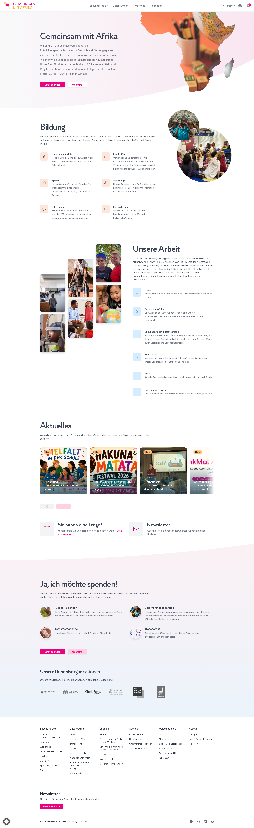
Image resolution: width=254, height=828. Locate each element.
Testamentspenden (138, 748)
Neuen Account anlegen (200, 739)
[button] (63, 506)
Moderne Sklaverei (79, 773)
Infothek (44, 756)
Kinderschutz (165, 748)
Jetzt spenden (53, 84)
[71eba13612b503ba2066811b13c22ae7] (138, 692)
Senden (127, 470)
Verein (103, 734)
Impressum (164, 758)
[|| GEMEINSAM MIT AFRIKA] (52, 293)
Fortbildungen (46, 770)
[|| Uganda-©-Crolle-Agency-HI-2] (80, 278)
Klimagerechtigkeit (79, 753)
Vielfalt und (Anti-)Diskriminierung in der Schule (61, 485)
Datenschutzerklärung (169, 753)
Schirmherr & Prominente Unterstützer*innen (111, 748)
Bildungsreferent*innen (51, 751)
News (72, 734)
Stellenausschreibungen (111, 763)
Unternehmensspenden (140, 744)
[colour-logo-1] (48, 692)
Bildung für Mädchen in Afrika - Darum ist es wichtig (81, 765)
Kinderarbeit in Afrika (80, 758)
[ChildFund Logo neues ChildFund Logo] (93, 692)
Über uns (77, 84)
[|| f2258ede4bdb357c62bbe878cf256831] (80, 318)
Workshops (45, 746)
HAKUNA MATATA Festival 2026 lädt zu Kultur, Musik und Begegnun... (113, 485)
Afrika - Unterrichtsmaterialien (50, 736)
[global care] (115, 692)
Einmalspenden (136, 734)
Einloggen (194, 734)
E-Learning (45, 761)
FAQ (161, 734)
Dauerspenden (136, 739)
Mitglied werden (107, 759)
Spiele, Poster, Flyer (50, 765)
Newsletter (164, 739)
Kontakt (103, 754)
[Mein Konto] (240, 5)
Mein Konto (194, 744)
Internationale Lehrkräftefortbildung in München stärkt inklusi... (158, 485)
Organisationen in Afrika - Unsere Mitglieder (112, 740)
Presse (73, 748)
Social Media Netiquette (170, 744)
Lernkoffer (45, 742)
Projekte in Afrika (78, 739)
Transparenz (76, 744)
